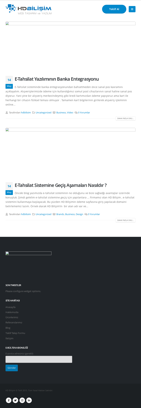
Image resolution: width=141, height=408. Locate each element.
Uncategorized (43, 112)
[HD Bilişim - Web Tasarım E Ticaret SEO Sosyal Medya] (28, 9)
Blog (8, 327)
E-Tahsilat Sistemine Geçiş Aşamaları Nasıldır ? (60, 185)
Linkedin (29, 400)
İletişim (9, 338)
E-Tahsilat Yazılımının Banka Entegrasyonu (57, 79)
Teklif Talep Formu (15, 333)
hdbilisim (26, 112)
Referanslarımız (14, 322)
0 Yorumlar (84, 112)
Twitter (15, 400)
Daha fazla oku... (125, 118)
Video (70, 112)
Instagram (22, 400)
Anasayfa (10, 307)
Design (79, 214)
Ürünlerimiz (12, 317)
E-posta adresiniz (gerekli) (19, 353)
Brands (60, 214)
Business (61, 112)
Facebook (8, 400)
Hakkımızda (12, 312)
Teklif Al (114, 9)
